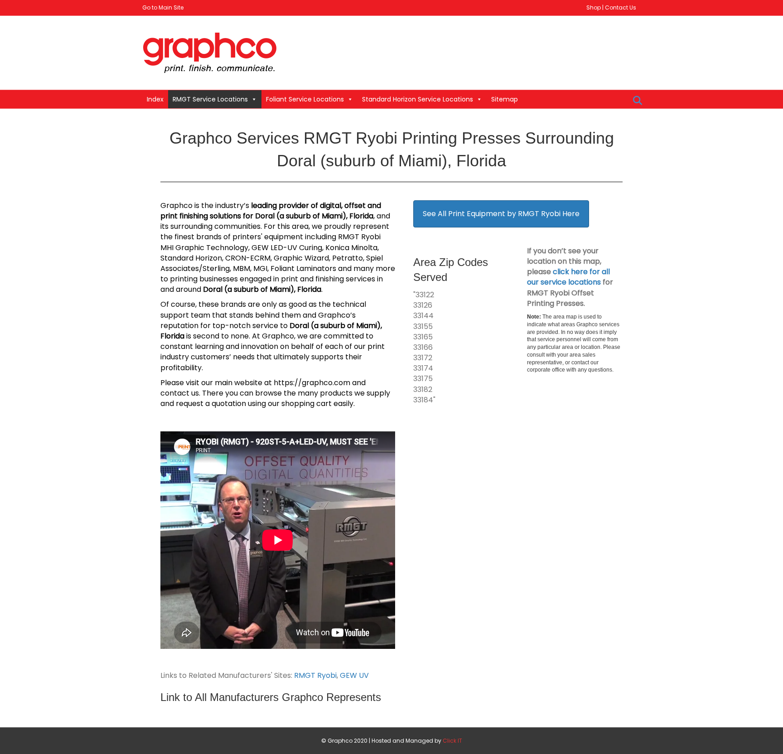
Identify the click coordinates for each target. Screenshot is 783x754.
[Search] (635, 100)
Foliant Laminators (303, 268)
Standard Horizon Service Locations (417, 99)
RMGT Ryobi (315, 675)
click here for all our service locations (568, 276)
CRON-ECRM (248, 258)
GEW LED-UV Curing (286, 247)
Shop (593, 7)
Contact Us (620, 7)
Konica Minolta (351, 247)
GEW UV (354, 675)
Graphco (176, 205)
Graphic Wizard (301, 258)
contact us (179, 393)
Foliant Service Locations (305, 99)
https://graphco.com (312, 382)
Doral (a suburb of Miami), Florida (314, 216)
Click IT (452, 740)
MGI (260, 268)
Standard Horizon (191, 258)
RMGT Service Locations (210, 99)
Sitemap (504, 99)
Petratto (347, 258)
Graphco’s (337, 315)
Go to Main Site (163, 7)
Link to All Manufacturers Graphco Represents (270, 697)
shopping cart (306, 403)
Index (155, 99)
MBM (241, 268)
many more (374, 268)
